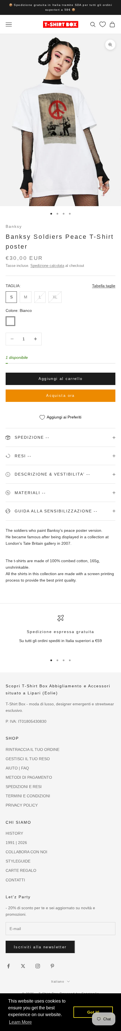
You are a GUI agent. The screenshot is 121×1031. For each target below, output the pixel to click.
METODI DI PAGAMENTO (29, 777)
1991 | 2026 (16, 842)
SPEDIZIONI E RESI (24, 786)
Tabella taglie (103, 285)
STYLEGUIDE (18, 861)
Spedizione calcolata (47, 266)
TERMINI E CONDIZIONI (28, 796)
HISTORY (14, 833)
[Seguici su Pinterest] (52, 966)
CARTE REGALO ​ (21, 870)
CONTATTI (15, 880)
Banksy (14, 226)
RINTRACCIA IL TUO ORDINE (32, 749)
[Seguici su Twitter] (23, 966)
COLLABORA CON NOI (26, 852)
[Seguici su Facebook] (8, 966)
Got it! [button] (93, 1012)
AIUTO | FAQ (17, 768)
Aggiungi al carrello (61, 379)
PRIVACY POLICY (22, 805)
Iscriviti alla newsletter (40, 947)
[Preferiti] (103, 24)
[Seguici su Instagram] (38, 966)
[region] (60, 632)
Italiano (57, 981)
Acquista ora (60, 395)
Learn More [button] (20, 1022)
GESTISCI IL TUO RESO (28, 759)
